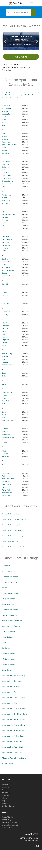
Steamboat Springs (8, 437)
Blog (3, 801)
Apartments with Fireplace (11, 687)
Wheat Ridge (6, 484)
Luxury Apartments (8, 599)
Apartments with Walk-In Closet (13, 736)
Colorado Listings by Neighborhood (14, 519)
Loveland (5, 345)
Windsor (5, 487)
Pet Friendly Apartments (10, 593)
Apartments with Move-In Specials (14, 709)
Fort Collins (5, 242)
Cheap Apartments (8, 604)
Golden (4, 265)
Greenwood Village (8, 276)
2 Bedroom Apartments (10, 577)
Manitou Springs (7, 354)
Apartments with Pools (10, 692)
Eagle (3, 212)
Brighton (5, 150)
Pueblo (4, 404)
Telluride (4, 451)
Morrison (5, 362)
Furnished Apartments (9, 615)
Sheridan (5, 431)
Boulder (4, 148)
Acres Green (6, 106)
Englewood (5, 223)
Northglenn (5, 376)
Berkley (4, 136)
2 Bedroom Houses (8, 654)
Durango (5, 203)
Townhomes (6, 648)
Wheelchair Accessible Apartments (14, 758)
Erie (3, 226)
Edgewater (5, 217)
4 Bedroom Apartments (10, 610)
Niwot (4, 373)
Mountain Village (7, 365)
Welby (4, 476)
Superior (4, 443)
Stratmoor (5, 440)
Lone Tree (5, 337)
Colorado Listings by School (11, 530)
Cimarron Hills (6, 178)
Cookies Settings (7, 828)
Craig (3, 187)
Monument (5, 359)
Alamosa (5, 111)
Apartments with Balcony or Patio (13, 720)
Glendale (5, 259)
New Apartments (8, 763)
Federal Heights (7, 240)
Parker (4, 398)
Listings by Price (7, 637)
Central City (6, 173)
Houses (4, 588)
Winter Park (6, 490)
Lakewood (5, 326)
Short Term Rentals (8, 632)
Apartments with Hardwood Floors (14, 731)
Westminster (6, 482)
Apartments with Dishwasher (12, 681)
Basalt (4, 134)
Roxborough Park (8, 420)
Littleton (4, 334)
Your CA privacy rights (9, 822)
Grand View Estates (8, 270)
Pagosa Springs (7, 392)
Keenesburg (6, 312)
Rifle (3, 418)
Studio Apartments (8, 571)
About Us (5, 784)
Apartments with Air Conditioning (13, 676)
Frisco (4, 251)
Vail (3, 465)
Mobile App (5, 795)
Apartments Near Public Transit (12, 747)
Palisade (4, 395)
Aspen (4, 120)
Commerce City (7, 184)
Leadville (5, 329)
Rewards (5, 790)
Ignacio (4, 292)
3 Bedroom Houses (8, 659)
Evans (4, 228)
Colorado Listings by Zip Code (12, 525)
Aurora (4, 122)
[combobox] (18, 12)
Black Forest (6, 142)
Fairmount (5, 237)
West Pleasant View (9, 479)
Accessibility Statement (10, 825)
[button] (5, 40)
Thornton (5, 454)
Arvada (4, 117)
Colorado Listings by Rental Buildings (14, 547)
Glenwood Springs (8, 262)
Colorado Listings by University (12, 536)
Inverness (5, 295)
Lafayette (5, 323)
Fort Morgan (6, 245)
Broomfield (5, 153)
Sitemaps (5, 803)
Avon (3, 125)
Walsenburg (6, 473)
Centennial (5, 170)
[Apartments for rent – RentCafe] (15, 3)
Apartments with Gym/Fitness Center (14, 714)
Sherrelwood (6, 434)
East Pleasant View (8, 214)
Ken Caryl (5, 315)
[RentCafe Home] (31, 834)
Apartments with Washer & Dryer (13, 725)
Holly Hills (5, 284)
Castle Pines (6, 164)
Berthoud (5, 139)
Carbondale (6, 161)
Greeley (4, 273)
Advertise (5, 798)
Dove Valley (6, 201)
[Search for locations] (33, 12)
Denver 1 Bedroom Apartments (21, 38)
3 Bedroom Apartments (10, 582)
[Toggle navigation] (31, 3)
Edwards (5, 220)
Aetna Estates (6, 108)
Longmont (5, 340)
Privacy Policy (6, 820)
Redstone (5, 415)
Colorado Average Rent (10, 541)
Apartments (6, 566)
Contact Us (5, 787)
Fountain (5, 248)
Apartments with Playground (12, 741)
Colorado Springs (7, 181)
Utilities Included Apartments (12, 621)
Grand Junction (7, 267)
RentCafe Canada (8, 806)
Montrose (5, 356)
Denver (4, 198)
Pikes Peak (5, 401)
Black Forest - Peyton (9, 145)
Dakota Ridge (6, 195)
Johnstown (5, 304)
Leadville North (7, 331)
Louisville (5, 343)
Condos (4, 643)
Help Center (6, 793)
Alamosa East (6, 114)
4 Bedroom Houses (8, 665)
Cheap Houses (7, 670)
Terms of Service (7, 817)
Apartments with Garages (11, 626)
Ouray (4, 384)
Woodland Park (7, 493)
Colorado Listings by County (11, 514)
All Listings (21, 56)
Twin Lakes (5, 457)
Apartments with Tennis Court (12, 752)
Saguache (5, 429)
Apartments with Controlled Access (14, 698)
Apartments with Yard (9, 703)
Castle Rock (6, 167)
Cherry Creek (6, 175)
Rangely (4, 412)
